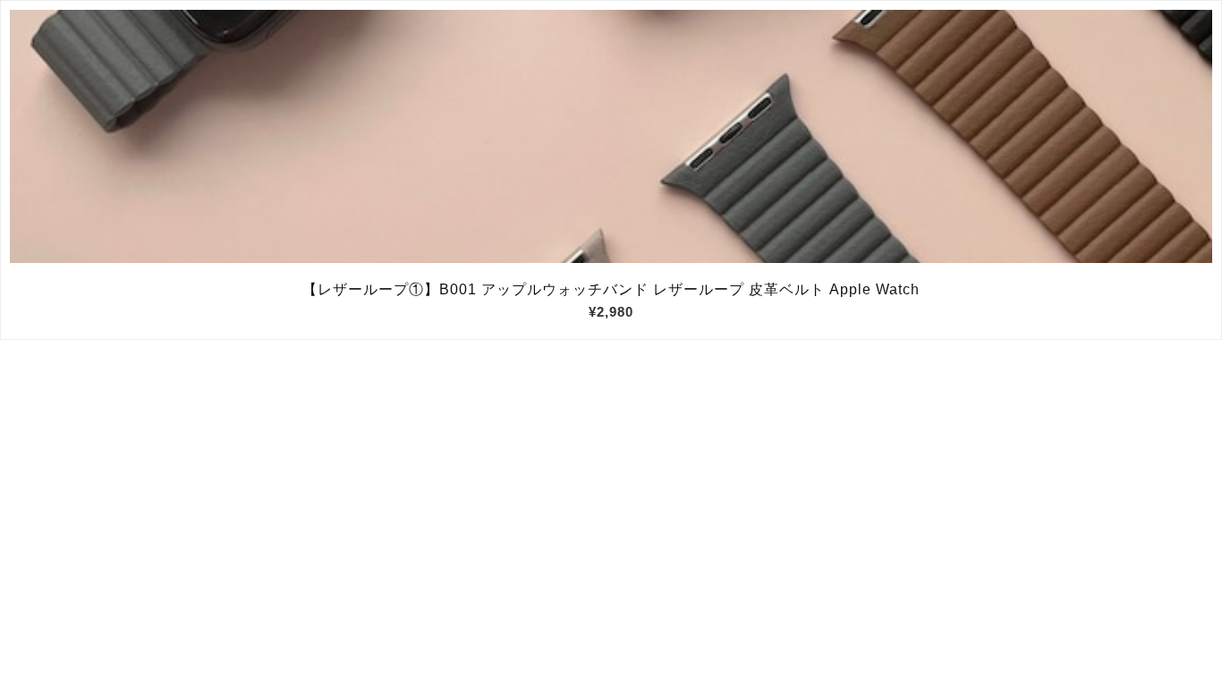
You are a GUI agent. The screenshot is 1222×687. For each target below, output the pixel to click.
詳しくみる (611, 137)
